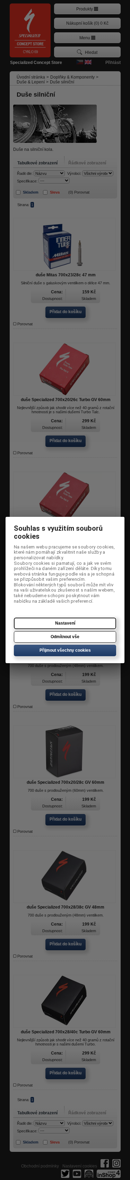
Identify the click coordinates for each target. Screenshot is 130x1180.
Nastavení (65, 623)
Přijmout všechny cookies (65, 650)
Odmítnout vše (65, 636)
